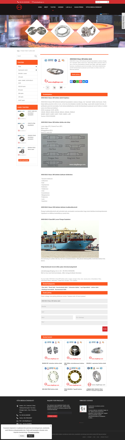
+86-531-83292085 (25, 415)
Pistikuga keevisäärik (48, 289)
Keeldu (22, 436)
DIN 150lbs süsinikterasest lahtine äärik (74, 364)
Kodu (40, 7)
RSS (94, 437)
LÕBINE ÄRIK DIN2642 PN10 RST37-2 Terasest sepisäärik (94, 389)
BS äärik (20, 90)
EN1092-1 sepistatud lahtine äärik (96, 363)
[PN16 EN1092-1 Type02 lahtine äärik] (74, 376)
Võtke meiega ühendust (94, 7)
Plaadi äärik (52, 287)
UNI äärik (20, 97)
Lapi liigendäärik (85, 287)
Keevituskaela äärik (62, 287)
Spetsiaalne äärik (23, 70)
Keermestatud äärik (60, 289)
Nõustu (30, 436)
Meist (46, 7)
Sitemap (89, 437)
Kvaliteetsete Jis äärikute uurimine (96, 406)
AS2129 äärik (22, 86)
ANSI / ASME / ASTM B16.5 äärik (25, 82)
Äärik (26, 50)
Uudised (60, 7)
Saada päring (78, 7)
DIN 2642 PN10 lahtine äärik (50, 389)
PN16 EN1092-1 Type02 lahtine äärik (73, 389)
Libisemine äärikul (74, 287)
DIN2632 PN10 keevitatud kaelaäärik (32, 137)
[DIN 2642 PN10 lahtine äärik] (52, 376)
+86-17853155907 (27, 418)
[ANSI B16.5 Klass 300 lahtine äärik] (47, 87)
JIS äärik (20, 77)
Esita (105, 329)
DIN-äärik (20, 93)
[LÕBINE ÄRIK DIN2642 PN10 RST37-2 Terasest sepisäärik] (96, 376)
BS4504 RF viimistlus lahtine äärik (52, 363)
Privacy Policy (104, 437)
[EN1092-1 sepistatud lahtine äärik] (96, 350)
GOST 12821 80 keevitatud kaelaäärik (32, 113)
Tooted (53, 7)
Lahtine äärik (32, 50)
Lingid (84, 437)
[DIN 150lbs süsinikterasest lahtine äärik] (74, 350)
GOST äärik (21, 100)
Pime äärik (45, 287)
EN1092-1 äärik (22, 73)
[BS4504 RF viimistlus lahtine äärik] (52, 350)
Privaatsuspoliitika (33, 432)
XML (98, 437)
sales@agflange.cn (39, 2)
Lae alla (69, 7)
